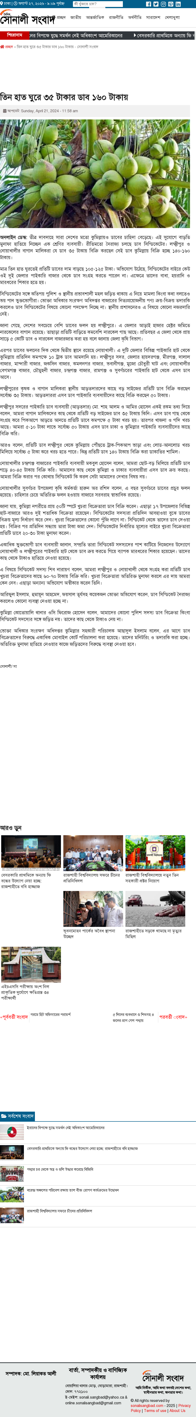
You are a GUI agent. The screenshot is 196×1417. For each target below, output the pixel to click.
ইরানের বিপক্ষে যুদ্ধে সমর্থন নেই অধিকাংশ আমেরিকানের (51, 36)
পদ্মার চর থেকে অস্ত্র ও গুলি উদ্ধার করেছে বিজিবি (60, 1169)
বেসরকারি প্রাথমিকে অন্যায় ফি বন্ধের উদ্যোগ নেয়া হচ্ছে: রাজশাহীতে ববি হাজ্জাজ (26, 881)
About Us (177, 1410)
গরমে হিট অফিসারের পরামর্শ (35, 1016)
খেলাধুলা (172, 17)
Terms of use (155, 1410)
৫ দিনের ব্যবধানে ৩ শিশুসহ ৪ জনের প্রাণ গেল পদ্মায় (150, 1017)
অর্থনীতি (135, 17)
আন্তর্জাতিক (95, 17)
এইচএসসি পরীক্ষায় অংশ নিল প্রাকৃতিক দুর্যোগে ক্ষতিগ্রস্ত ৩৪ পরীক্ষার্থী (25, 992)
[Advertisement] (87, 72)
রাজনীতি (116, 17)
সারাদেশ (153, 17)
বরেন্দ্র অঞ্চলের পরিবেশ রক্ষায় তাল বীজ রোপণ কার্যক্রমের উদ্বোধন (73, 1190)
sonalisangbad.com (147, 1405)
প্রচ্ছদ (61, 17)
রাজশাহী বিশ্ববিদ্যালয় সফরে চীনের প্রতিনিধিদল (59, 1211)
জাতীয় (76, 17)
